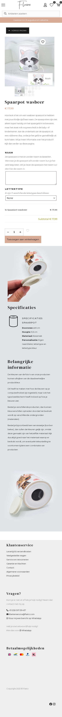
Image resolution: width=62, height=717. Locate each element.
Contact (10, 567)
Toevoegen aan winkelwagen (23, 239)
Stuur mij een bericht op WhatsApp (25, 618)
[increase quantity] (20, 232)
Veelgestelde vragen (16, 555)
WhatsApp (26, 630)
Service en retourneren (17, 559)
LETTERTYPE (14, 189)
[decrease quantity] (8, 232)
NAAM (9, 152)
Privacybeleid (12, 576)
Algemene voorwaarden (18, 572)
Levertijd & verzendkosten (18, 551)
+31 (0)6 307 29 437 (17, 610)
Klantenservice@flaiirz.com (21, 614)
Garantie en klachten (16, 563)
